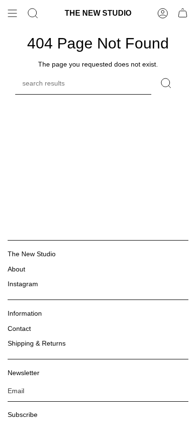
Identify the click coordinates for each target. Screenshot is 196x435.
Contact (19, 328)
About (16, 269)
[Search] (33, 13)
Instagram (23, 284)
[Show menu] (12, 13)
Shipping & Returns (37, 343)
